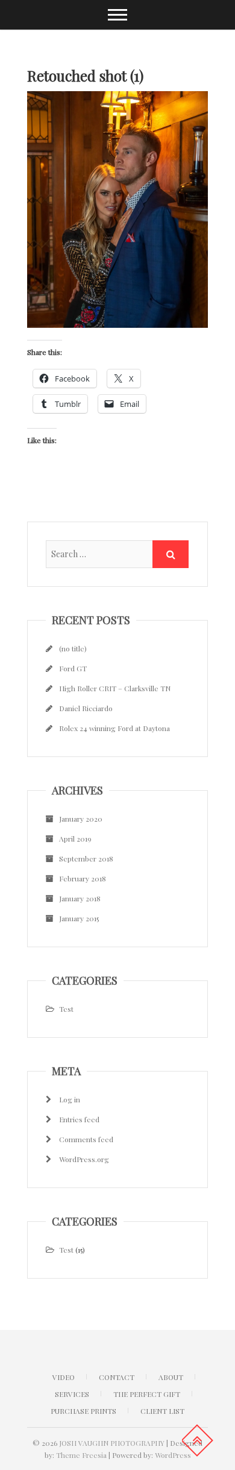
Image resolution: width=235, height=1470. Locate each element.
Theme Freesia (81, 1455)
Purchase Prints (83, 1411)
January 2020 (80, 818)
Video (63, 1377)
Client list (162, 1411)
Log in (69, 1099)
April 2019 (75, 838)
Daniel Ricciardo (86, 708)
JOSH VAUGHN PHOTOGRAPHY (111, 1443)
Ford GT (73, 668)
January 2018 (80, 898)
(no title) (73, 648)
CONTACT (116, 1377)
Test (66, 1009)
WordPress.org (84, 1159)
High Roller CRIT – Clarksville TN (115, 688)
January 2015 (79, 918)
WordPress (173, 1455)
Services (72, 1394)
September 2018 (86, 858)
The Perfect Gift (146, 1394)
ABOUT (170, 1377)
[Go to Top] (197, 1440)
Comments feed (86, 1139)
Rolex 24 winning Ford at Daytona (114, 728)
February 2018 (82, 878)
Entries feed (79, 1119)
